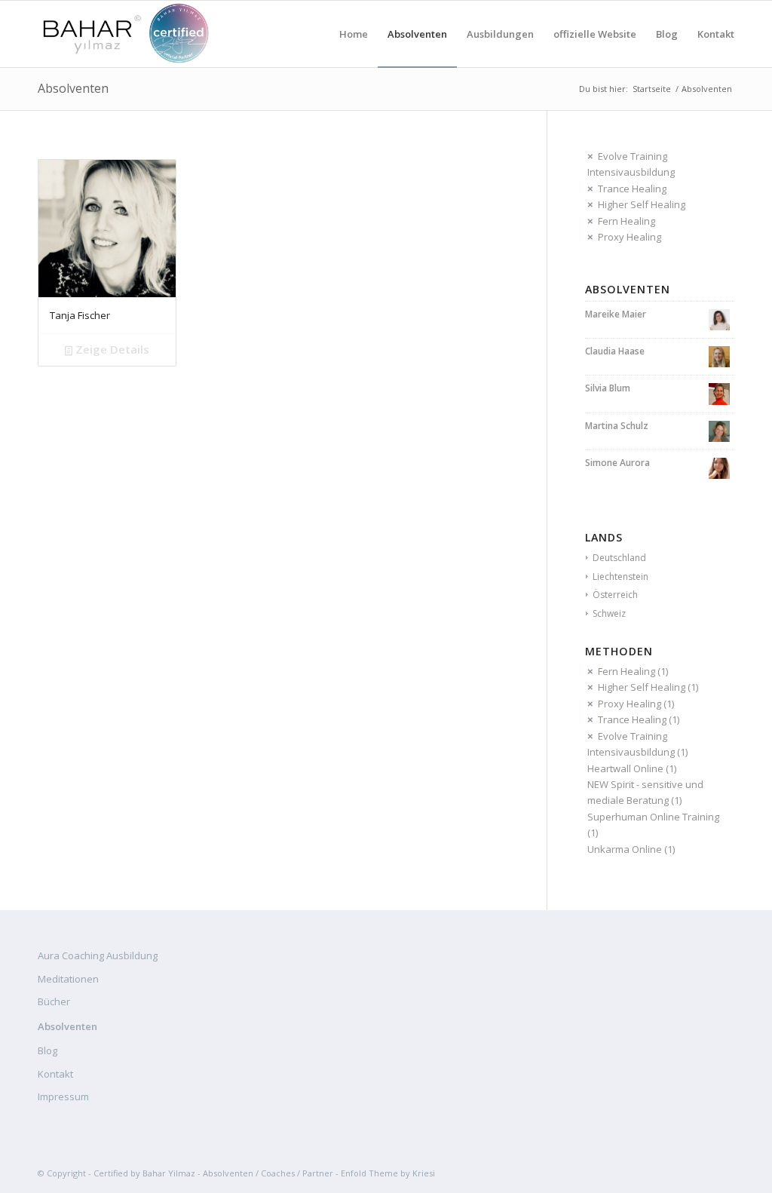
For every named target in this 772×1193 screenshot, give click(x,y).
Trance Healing (632, 188)
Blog (47, 1050)
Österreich (615, 594)
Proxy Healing (629, 237)
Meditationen (68, 979)
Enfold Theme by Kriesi (388, 1173)
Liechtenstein (620, 576)
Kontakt (55, 1074)
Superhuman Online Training (653, 816)
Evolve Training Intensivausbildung (631, 164)
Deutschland (619, 557)
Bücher (54, 1001)
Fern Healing (626, 221)
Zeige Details (110, 349)
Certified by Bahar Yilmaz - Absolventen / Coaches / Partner (213, 1173)
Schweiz (609, 613)
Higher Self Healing (641, 204)
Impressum (63, 1096)
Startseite (652, 88)
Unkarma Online (624, 849)
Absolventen (73, 88)
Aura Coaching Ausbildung (98, 955)
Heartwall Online (625, 768)
